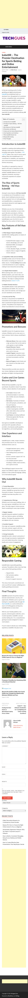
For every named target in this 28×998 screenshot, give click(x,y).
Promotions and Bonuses (10, 129)
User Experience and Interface (11, 133)
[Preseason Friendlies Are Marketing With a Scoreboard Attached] (14, 671)
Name (4, 767)
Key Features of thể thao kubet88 (12, 127)
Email (4, 774)
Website (4, 781)
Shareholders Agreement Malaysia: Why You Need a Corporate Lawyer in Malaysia (13, 831)
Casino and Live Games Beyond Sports (13, 131)
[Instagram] (21, 32)
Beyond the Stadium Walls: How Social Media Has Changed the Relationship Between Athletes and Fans (13, 693)
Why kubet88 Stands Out (10, 135)
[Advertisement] (14, 14)
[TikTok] (23, 32)
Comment (5, 746)
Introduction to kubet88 (10, 121)
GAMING (4, 52)
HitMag (17, 996)
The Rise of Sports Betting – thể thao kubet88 (13, 124)
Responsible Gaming (9, 136)
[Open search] (24, 47)
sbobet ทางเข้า (15, 280)
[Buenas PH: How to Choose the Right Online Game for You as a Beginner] (14, 646)
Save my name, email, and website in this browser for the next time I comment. (13, 792)
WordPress (10, 996)
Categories (5, 808)
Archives (4, 800)
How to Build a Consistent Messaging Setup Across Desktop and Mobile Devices (13, 837)
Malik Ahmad (14, 69)
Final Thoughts (7, 138)
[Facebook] (19, 32)
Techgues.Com (14, 993)
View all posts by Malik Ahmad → (18, 726)
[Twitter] (25, 32)
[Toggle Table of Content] (22, 119)
